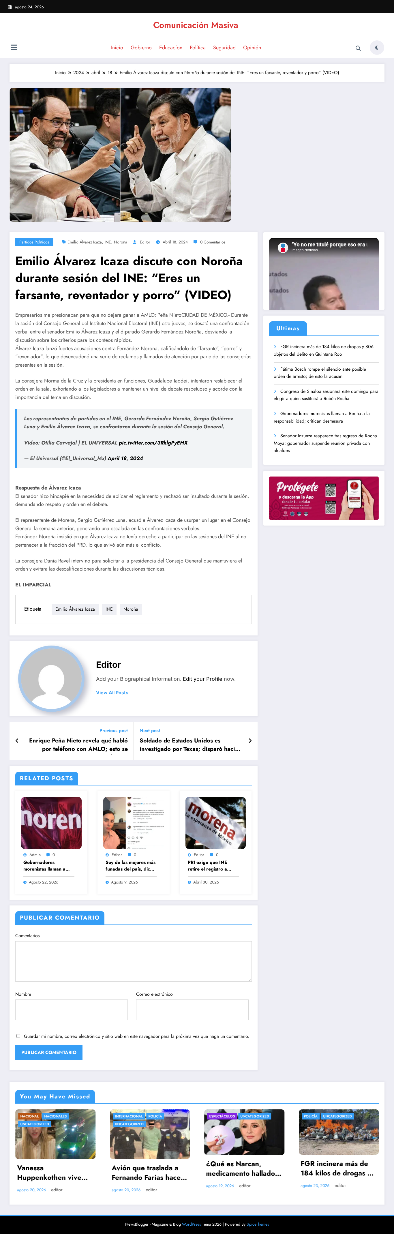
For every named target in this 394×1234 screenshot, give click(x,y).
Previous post (114, 730)
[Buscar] (358, 48)
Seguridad (224, 47)
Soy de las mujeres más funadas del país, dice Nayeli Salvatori (130, 866)
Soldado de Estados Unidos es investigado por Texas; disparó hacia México (189, 746)
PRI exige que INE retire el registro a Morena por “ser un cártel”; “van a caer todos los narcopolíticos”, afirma (212, 866)
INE (108, 242)
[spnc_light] (377, 47)
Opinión (252, 47)
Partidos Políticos (34, 242)
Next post (150, 730)
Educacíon (170, 47)
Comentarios (27, 935)
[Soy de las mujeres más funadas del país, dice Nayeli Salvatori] (133, 822)
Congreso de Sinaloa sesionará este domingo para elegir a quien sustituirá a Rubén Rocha (326, 395)
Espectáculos (127, 1116)
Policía (61, 1116)
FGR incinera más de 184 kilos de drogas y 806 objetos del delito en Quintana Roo (324, 350)
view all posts (112, 692)
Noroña (120, 242)
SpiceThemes (258, 1224)
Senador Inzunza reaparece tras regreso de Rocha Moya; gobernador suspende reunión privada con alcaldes (325, 443)
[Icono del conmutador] (14, 48)
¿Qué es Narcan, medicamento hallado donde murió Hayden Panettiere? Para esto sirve (146, 1169)
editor (145, 242)
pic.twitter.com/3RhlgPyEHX (153, 443)
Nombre (23, 994)
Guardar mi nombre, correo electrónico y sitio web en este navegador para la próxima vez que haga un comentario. (136, 1036)
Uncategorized (34, 1124)
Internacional (34, 1116)
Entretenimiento (319, 1116)
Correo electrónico (154, 994)
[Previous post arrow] (17, 741)
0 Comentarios (213, 242)
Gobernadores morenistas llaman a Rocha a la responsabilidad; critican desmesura (44, 866)
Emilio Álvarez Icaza (84, 242)
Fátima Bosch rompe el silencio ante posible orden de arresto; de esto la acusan (320, 373)
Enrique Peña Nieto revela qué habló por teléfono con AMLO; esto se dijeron (78, 746)
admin (35, 855)
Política (198, 47)
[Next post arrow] (250, 741)
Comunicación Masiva (195, 25)
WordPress (191, 1224)
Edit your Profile (202, 679)
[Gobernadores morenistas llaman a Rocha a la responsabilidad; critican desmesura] (51, 822)
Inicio (117, 47)
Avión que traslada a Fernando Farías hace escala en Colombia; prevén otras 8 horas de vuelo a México (51, 1173)
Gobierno (141, 47)
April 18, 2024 (125, 458)
